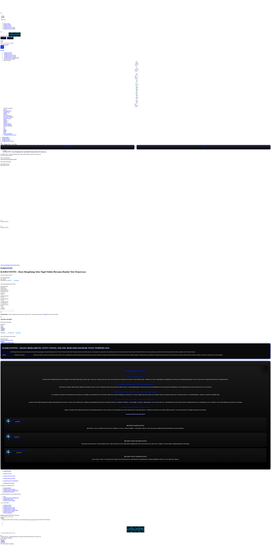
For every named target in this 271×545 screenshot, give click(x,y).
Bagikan (2, 341)
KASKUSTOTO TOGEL (9, 27)
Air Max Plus (6, 112)
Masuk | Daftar (6, 23)
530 (4, 127)
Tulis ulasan (16, 280)
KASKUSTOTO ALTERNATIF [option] (4, 302)
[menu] (135, 94)
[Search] (2, 47)
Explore (2, 50)
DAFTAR (67, 147)
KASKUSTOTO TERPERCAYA (11, 497)
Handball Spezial (7, 118)
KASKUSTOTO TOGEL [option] (4, 296)
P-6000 (5, 113)
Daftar (10, 38)
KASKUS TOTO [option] (3, 294)
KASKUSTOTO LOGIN (9, 28)
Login (3, 38)
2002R (4, 129)
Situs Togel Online (29, 354)
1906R (4, 131)
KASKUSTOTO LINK (8, 483)
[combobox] (7, 43)
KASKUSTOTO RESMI (9, 500)
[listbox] (53, 300)
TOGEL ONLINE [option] (3, 308)
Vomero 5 (5, 114)
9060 (4, 132)
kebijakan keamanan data (31, 519)
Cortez (4, 109)
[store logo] (15, 36)
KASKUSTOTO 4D (8, 499)
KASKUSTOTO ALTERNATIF (10, 480)
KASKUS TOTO (7, 26)
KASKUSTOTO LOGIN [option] (4, 299)
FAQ (4, 496)
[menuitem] (8, 53)
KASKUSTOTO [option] (4, 291)
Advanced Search (4, 44)
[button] (3, 223)
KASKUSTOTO (7, 25)
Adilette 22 (5, 121)
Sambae (5, 122)
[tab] (135, 50)
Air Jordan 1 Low (7, 110)
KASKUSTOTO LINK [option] (4, 305)
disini (45, 314)
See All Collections (7, 115)
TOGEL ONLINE (7, 512)
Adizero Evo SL (7, 123)
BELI (2, 327)
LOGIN (203, 147)
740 (4, 128)
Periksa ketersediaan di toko (7, 340)
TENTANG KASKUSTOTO (7, 342)
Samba (4, 119)
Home (4, 150)
